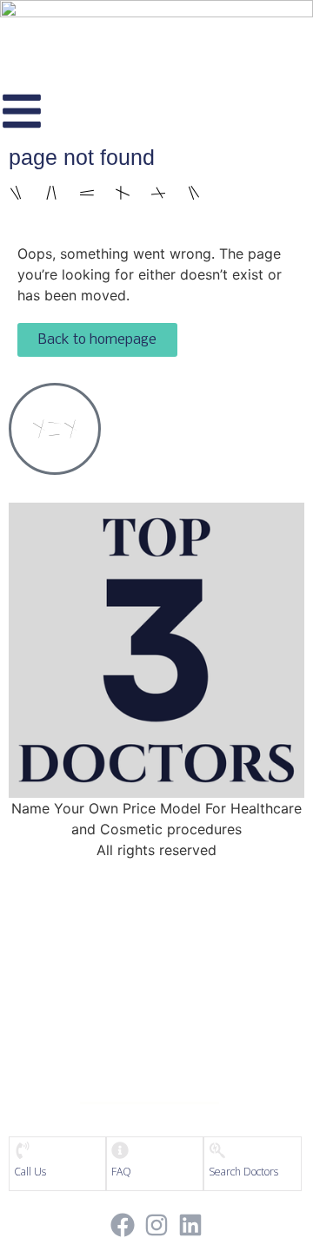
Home (154, 908)
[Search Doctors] (217, 1150)
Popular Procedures (154, 1009)
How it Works (154, 976)
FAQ (121, 1171)
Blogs (154, 1043)
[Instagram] (156, 1225)
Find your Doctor (154, 942)
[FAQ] (120, 1150)
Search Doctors (243, 1171)
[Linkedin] (191, 1225)
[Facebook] (122, 1225)
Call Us (30, 1171)
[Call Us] (22, 1150)
